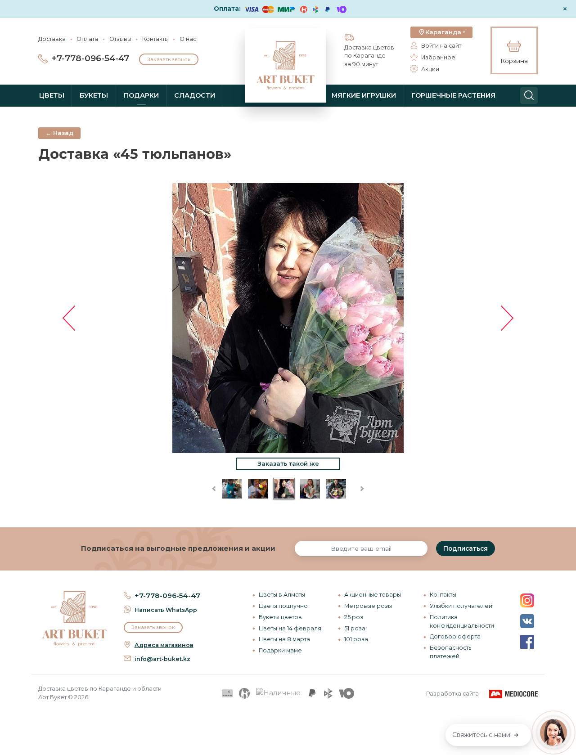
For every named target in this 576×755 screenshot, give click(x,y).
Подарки (141, 95)
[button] (441, 32)
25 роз (353, 617)
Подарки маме (280, 650)
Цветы (51, 95)
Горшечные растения (453, 95)
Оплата (87, 39)
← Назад (59, 132)
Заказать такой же (288, 463)
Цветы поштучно (283, 605)
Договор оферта (455, 636)
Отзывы (120, 39)
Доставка (52, 39)
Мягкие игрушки (364, 95)
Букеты (94, 95)
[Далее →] (288, 317)
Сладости (194, 95)
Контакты (155, 39)
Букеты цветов (280, 617)
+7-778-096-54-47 (90, 58)
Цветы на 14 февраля (290, 628)
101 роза (356, 639)
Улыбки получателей (461, 605)
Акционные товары (372, 594)
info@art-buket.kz (162, 659)
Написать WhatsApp (166, 610)
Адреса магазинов (164, 645)
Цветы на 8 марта (284, 639)
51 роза (354, 628)
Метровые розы (368, 605)
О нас (188, 39)
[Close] (565, 697)
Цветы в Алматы (282, 594)
